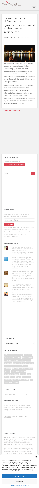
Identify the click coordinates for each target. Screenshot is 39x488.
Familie (19, 357)
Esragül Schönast (24, 38)
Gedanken (16, 360)
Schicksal (30, 368)
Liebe (11, 366)
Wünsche (26, 380)
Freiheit (24, 357)
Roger (8, 448)
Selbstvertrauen (9, 374)
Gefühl (28, 360)
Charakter (12, 355)
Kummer (31, 363)
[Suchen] (33, 173)
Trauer (17, 374)
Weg (15, 380)
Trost (28, 374)
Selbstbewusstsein (21, 371)
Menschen (24, 366)
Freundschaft (8, 360)
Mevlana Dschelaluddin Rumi (13, 407)
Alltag (6, 355)
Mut (13, 368)
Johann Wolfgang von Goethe (21, 405)
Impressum (26, 485)
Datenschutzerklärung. (11, 236)
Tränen (7, 377)
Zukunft (16, 382)
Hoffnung (24, 363)
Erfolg (13, 357)
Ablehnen (19, 481)
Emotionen (20, 355)
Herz (19, 363)
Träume (13, 377)
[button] (36, 457)
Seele (12, 371)
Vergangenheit (26, 377)
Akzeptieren (19, 476)
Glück (14, 363)
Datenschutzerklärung (16, 485)
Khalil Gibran (8, 405)
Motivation (8, 368)
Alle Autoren (9, 389)
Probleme (23, 368)
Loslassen (17, 366)
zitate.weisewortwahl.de (15, 164)
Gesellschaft (8, 363)
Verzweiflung (8, 380)
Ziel (31, 380)
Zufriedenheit (8, 382)
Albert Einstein (26, 407)
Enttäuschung (27, 355)
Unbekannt (18, 410)
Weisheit (20, 380)
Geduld (23, 360)
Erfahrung (7, 357)
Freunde (30, 357)
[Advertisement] (18, 192)
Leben (6, 366)
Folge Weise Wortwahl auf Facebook (15, 417)
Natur (17, 368)
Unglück (18, 377)
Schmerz (7, 371)
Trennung (23, 374)
